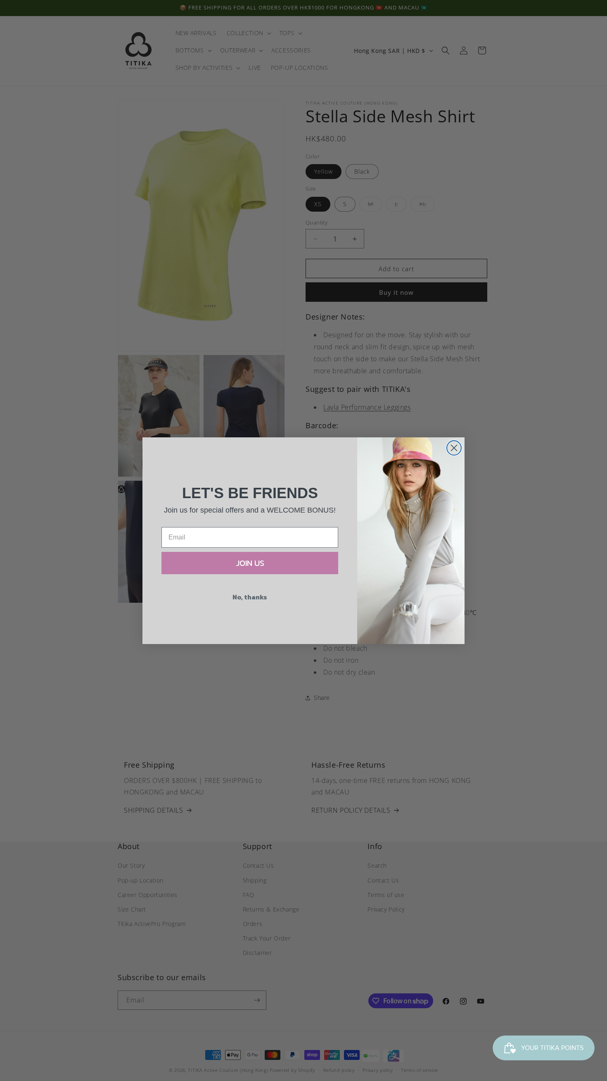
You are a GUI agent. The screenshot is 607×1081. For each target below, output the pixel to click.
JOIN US (250, 563)
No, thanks (249, 597)
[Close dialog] (454, 448)
